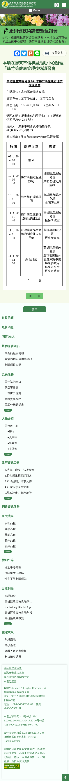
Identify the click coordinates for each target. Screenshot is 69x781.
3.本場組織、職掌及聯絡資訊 (20, 481)
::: (2, 30)
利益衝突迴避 (13, 656)
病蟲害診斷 (11, 387)
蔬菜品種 (10, 546)
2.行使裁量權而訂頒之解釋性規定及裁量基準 (20, 475)
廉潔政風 (8, 632)
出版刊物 (8, 588)
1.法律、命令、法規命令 (19, 469)
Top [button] (65, 777)
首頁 (5, 37)
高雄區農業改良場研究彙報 (20, 601)
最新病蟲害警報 (14, 353)
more (8, 410)
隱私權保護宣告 (13, 668)
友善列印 (57, 52)
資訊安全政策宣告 (14, 672)
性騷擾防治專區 (14, 573)
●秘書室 (11, 443)
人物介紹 (8, 418)
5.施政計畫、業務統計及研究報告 (20, 492)
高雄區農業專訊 (14, 618)
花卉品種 (10, 540)
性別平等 (8, 560)
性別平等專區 (13, 567)
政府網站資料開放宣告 (16, 677)
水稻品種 (10, 523)
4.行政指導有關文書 (17, 487)
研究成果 (8, 516)
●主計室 (11, 448)
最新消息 (8, 327)
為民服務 (8, 374)
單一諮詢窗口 (13, 381)
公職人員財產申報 (16, 650)
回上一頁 (34, 296)
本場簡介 (10, 595)
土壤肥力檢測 (13, 393)
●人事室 (11, 437)
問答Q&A (8, 336)
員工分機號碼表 (14, 404)
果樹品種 (10, 534)
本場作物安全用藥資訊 (18, 359)
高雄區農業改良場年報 (18, 612)
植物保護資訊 (11, 346)
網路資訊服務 (13, 399)
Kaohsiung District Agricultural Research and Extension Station (20, 607)
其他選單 (56, 5)
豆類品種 (10, 529)
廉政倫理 (10, 645)
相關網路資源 (13, 364)
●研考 (10, 431)
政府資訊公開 (11, 462)
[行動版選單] (64, 5)
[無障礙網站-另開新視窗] (12, 766)
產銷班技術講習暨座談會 (27, 37)
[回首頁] (20, 5)
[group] (34, 20)
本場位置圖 (10, 681)
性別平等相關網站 (16, 578)
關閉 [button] (35, 309)
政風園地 (10, 639)
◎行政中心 (11, 425)
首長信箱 (8, 317)
